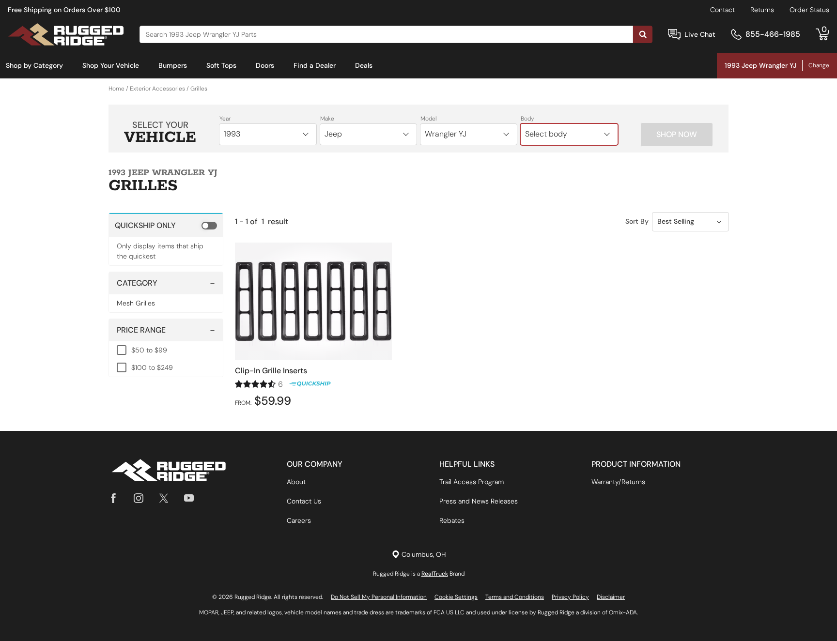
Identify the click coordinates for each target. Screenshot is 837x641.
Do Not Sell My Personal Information (379, 597)
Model (428, 118)
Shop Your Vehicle (110, 65)
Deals (363, 65)
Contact (722, 9)
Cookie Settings (456, 597)
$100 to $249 (152, 367)
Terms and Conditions (514, 597)
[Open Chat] (674, 34)
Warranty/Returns (618, 481)
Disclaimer (611, 597)
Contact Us (304, 501)
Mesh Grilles (136, 303)
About (296, 481)
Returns (762, 9)
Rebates (452, 520)
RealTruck (434, 574)
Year (225, 118)
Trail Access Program (471, 481)
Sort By (637, 221)
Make (327, 118)
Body (527, 118)
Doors (265, 65)
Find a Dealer (315, 65)
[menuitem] (34, 65)
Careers (299, 520)
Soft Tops (221, 65)
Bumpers (172, 65)
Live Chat (699, 34)
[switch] (166, 225)
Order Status (809, 9)
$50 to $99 (149, 350)
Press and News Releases (478, 501)
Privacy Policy (570, 597)
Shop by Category (34, 65)
